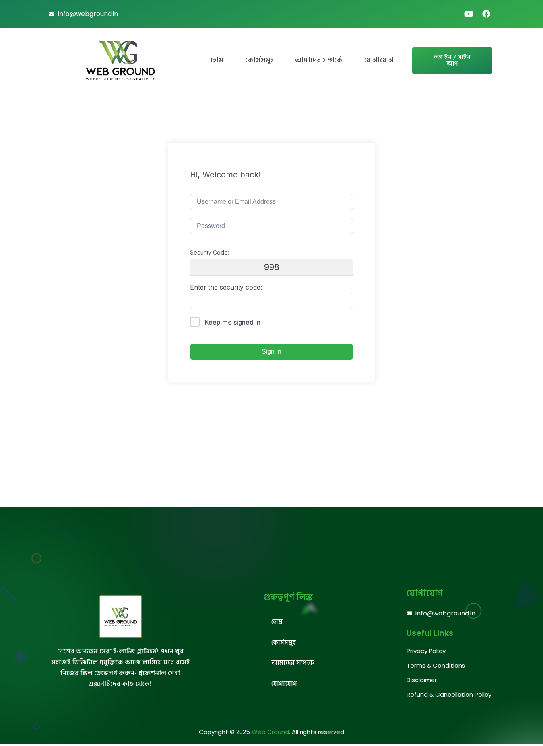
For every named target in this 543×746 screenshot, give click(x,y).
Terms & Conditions (436, 665)
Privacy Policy (426, 651)
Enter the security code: (226, 287)
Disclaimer (422, 680)
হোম (217, 60)
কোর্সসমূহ (259, 60)
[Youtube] (469, 14)
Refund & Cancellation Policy (449, 694)
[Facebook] (486, 14)
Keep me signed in (232, 322)
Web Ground (270, 732)
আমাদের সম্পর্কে (319, 60)
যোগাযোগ (379, 60)
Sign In (271, 351)
